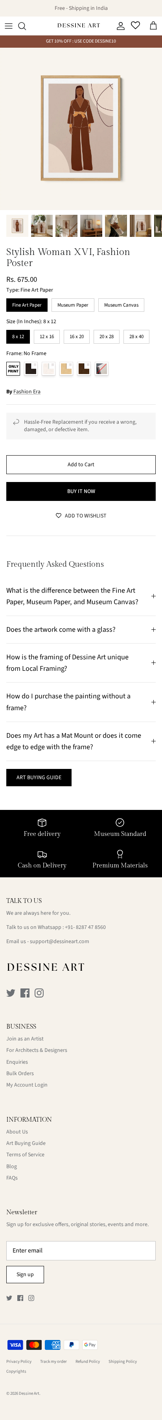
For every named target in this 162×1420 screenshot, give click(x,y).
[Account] (118, 26)
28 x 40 (136, 335)
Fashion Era (26, 392)
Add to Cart (81, 465)
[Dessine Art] (78, 26)
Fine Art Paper (27, 303)
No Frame (13, 369)
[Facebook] (24, 993)
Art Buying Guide (26, 1143)
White (48, 369)
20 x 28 (106, 335)
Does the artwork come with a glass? (61, 629)
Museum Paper (73, 303)
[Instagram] (39, 993)
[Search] (26, 26)
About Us (17, 1132)
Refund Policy (87, 1361)
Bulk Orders (20, 1074)
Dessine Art (29, 1393)
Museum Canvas (121, 303)
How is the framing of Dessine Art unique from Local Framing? (67, 663)
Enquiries (17, 1062)
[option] (81, 129)
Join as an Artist (25, 1039)
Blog (11, 1167)
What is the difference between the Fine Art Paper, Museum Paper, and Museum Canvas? (72, 596)
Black (31, 369)
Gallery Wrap (102, 369)
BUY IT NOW (81, 491)
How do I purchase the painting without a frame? (68, 702)
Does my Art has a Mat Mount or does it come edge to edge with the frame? (73, 741)
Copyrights (16, 1371)
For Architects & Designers (36, 1050)
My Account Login (27, 1085)
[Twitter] (10, 993)
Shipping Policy (123, 1361)
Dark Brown (84, 369)
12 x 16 (47, 335)
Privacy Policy (18, 1361)
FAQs (12, 1178)
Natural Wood (66, 369)
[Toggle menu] (8, 26)
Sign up (25, 1275)
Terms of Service (25, 1155)
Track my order (53, 1361)
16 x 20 (77, 335)
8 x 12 (18, 335)
